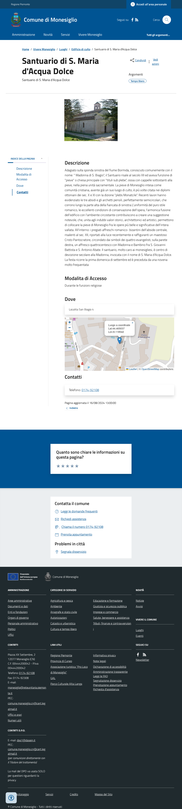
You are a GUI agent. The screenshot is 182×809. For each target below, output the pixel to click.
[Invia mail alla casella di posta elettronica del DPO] (26, 740)
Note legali (99, 661)
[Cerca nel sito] (165, 19)
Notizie (140, 600)
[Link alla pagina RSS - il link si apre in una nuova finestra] (137, 20)
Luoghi (63, 49)
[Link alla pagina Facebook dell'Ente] (138, 654)
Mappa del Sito (103, 794)
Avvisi (139, 606)
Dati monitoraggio (18, 794)
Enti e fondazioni (18, 612)
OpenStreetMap (150, 369)
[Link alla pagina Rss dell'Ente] (144, 654)
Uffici (11, 635)
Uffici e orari (15, 715)
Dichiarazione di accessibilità (109, 667)
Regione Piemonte (20, 4)
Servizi (65, 34)
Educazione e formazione (107, 600)
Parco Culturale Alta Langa (66, 684)
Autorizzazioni (58, 618)
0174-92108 (90, 390)
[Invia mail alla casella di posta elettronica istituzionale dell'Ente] (27, 690)
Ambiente (56, 606)
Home (25, 49)
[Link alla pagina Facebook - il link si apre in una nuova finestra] (132, 20)
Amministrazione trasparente (110, 672)
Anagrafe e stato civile (63, 612)
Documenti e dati (18, 606)
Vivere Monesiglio (90, 34)
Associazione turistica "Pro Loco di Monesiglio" (69, 669)
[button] (119, 340)
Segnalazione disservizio (107, 680)
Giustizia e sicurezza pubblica (110, 606)
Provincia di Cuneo (61, 661)
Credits (74, 794)
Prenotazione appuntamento (110, 685)
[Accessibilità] (11, 798)
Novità (48, 34)
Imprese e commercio (105, 612)
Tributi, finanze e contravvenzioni (112, 626)
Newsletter (142, 660)
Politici (11, 629)
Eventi (139, 636)
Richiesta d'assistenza (106, 689)
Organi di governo (18, 618)
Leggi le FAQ (100, 676)
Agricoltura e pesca (61, 600)
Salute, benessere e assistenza (111, 618)
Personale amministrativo (23, 623)
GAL (52, 678)
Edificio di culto (80, 49)
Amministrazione (23, 34)
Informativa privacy (104, 655)
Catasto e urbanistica (62, 623)
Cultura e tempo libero (63, 629)
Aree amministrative (20, 600)
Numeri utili (14, 720)
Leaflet (133, 369)
